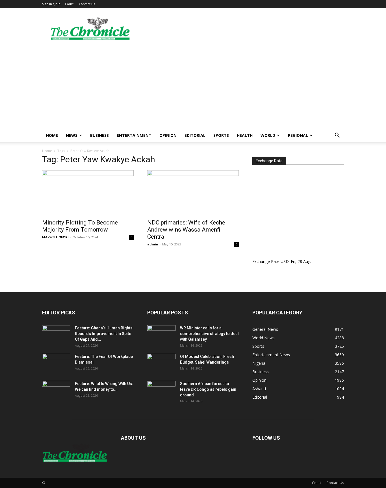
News (71, 135)
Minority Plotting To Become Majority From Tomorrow (80, 226)
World (268, 135)
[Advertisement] (193, 86)
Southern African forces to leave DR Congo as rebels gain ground (208, 389)
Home (52, 135)
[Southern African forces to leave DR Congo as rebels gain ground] (161, 391)
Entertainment (134, 135)
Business (99, 135)
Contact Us (87, 4)
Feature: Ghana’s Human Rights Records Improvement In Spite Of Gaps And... (104, 334)
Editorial (195, 135)
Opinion (168, 135)
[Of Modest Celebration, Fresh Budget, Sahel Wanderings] (161, 363)
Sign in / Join (51, 4)
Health (245, 135)
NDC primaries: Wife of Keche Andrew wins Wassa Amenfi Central (186, 229)
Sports (221, 135)
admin (152, 244)
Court (69, 4)
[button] (337, 136)
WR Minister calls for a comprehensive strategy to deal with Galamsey (209, 334)
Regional (298, 135)
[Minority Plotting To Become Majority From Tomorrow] (88, 192)
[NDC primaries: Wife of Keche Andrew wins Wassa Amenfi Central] (193, 192)
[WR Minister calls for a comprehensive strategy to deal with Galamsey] (161, 335)
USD (285, 261)
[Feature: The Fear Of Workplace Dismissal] (56, 363)
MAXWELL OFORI (55, 237)
